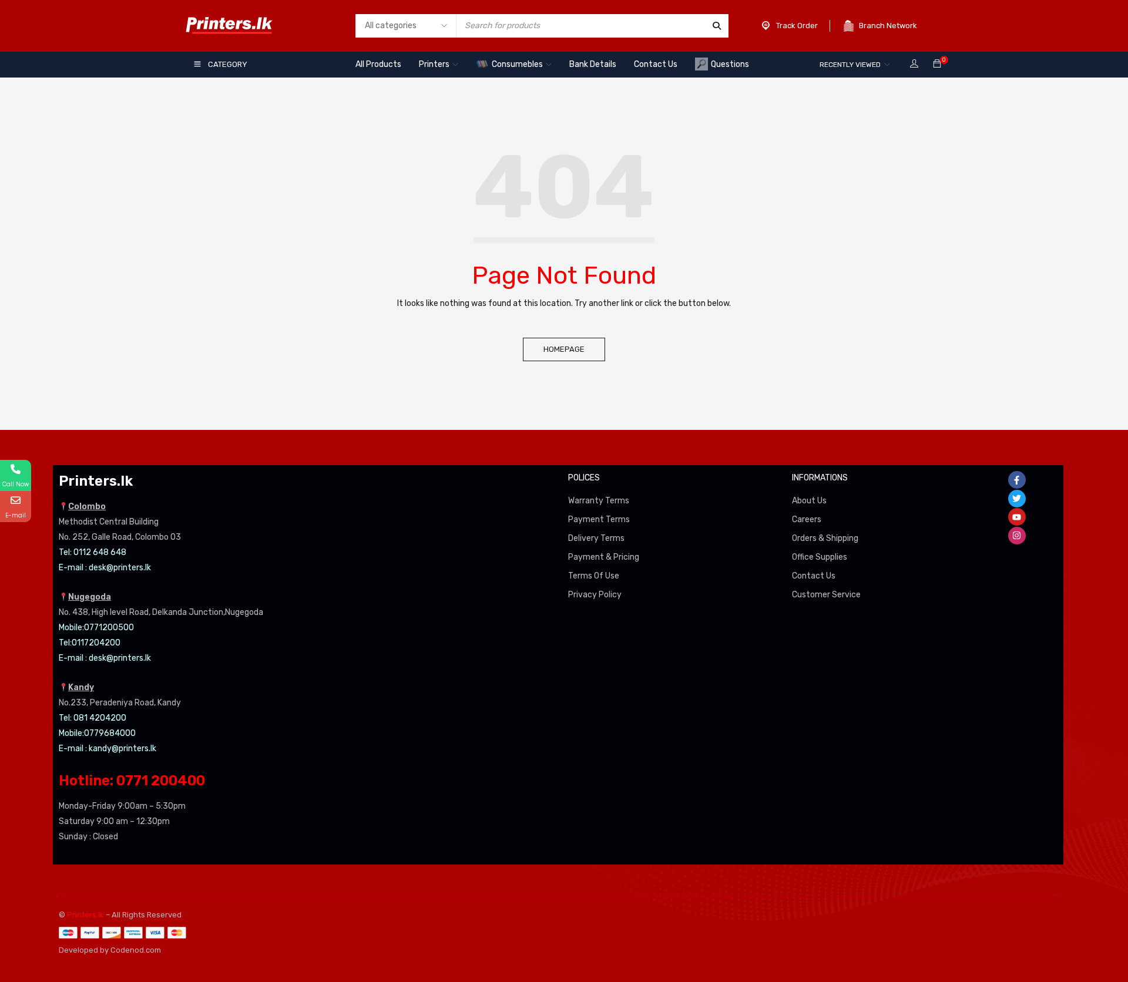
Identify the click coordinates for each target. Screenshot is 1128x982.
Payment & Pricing (603, 557)
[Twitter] (1017, 498)
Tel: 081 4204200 (92, 718)
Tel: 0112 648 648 (92, 552)
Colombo (87, 507)
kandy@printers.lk (122, 749)
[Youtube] (1017, 517)
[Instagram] (1017, 535)
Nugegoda (89, 597)
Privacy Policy (595, 595)
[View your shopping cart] (937, 64)
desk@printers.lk (120, 568)
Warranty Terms (598, 501)
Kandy (81, 687)
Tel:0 (68, 643)
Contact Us (813, 576)
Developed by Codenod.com (110, 950)
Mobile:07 (76, 628)
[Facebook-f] (1017, 480)
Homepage (564, 349)
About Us (809, 501)
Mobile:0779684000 (97, 733)
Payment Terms (599, 519)
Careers (806, 519)
